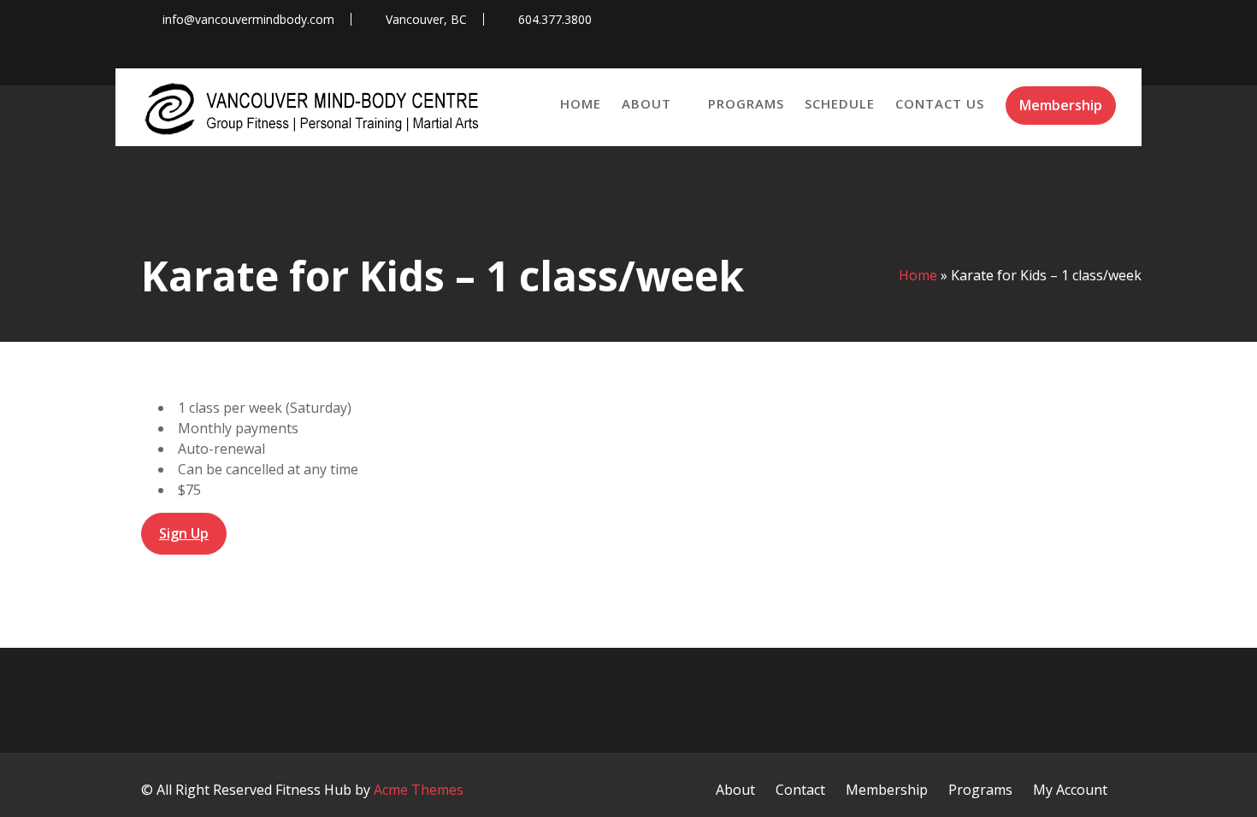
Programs (746, 103)
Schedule (840, 103)
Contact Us (939, 103)
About (646, 103)
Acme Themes (418, 789)
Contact (800, 789)
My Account (1070, 789)
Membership (1060, 105)
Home (580, 103)
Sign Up (184, 533)
